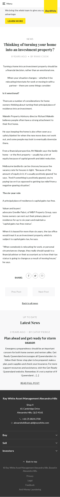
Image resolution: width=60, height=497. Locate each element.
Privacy (30, 476)
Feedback (30, 485)
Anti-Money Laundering (30, 489)
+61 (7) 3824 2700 (31, 418)
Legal (30, 480)
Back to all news (30, 303)
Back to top (31, 461)
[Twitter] (35, 275)
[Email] (42, 275)
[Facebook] (28, 275)
